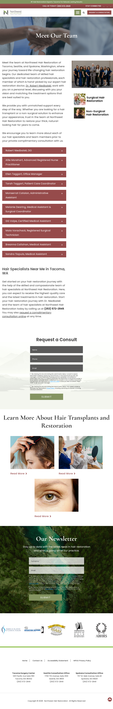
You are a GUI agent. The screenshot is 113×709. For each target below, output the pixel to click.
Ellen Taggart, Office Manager (24, 174)
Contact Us (37, 660)
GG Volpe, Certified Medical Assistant (28, 221)
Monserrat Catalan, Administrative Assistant (27, 195)
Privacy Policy (50, 388)
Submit (46, 396)
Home (24, 660)
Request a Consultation (99, 12)
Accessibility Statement (58, 660)
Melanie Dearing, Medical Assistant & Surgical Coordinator (28, 209)
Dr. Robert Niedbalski (38, 85)
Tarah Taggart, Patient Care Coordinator (31, 183)
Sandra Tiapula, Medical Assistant (26, 254)
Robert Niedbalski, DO (19, 150)
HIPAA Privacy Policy (82, 660)
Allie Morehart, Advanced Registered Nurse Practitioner (32, 162)
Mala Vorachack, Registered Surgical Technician (28, 233)
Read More (17, 473)
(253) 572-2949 (63, 6)
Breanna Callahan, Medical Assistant (28, 244)
